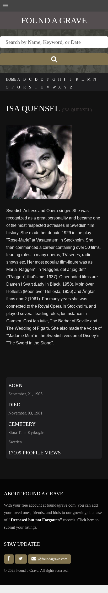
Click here (85, 520)
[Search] (54, 59)
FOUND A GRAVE (54, 20)
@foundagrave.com (51, 559)
